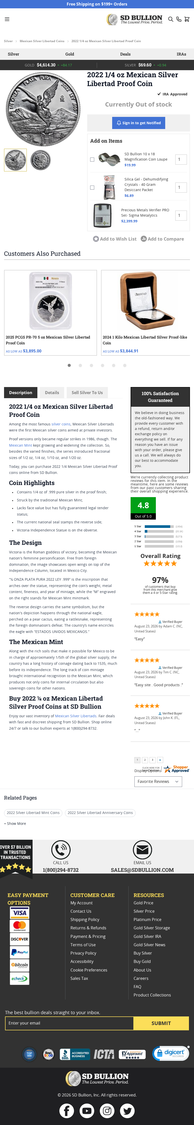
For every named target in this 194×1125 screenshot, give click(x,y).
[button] (43, 109)
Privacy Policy (83, 953)
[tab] (41, 144)
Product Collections (152, 995)
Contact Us (80, 911)
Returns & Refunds (88, 928)
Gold (69, 54)
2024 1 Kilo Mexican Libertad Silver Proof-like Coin (145, 340)
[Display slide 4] (102, 365)
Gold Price (143, 903)
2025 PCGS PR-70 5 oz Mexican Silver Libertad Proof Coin (48, 340)
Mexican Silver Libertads (75, 716)
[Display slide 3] (91, 365)
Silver (8, 41)
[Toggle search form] (171, 19)
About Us (142, 970)
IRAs (181, 54)
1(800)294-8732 (61, 869)
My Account (81, 903)
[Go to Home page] (135, 19)
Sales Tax (79, 979)
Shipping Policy (84, 920)
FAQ (137, 987)
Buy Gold (142, 962)
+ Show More (15, 824)
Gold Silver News (149, 945)
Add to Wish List (118, 239)
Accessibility (81, 962)
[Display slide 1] (69, 365)
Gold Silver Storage (152, 928)
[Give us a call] (179, 19)
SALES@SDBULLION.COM (142, 869)
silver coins (61, 424)
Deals (125, 54)
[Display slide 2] (80, 365)
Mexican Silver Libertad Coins (42, 41)
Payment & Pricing (88, 937)
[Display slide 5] (113, 365)
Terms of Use (83, 945)
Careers (141, 979)
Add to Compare (166, 239)
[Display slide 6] (124, 365)
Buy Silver (143, 953)
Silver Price (144, 911)
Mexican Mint (20, 445)
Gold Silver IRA (147, 937)
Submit (161, 1023)
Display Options (147, 771)
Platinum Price (147, 920)
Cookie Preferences (88, 970)
